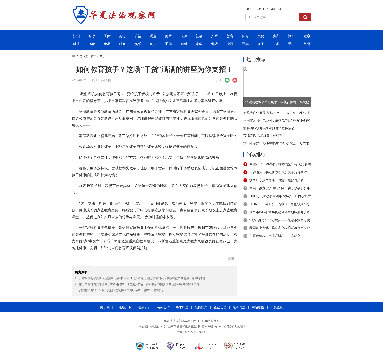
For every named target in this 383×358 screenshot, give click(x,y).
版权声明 (125, 307)
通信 (168, 44)
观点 (153, 36)
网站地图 (258, 307)
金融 (184, 44)
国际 (107, 36)
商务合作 (163, 307)
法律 (184, 36)
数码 (306, 44)
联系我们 (144, 307)
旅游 (230, 44)
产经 (214, 36)
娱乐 (137, 44)
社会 (199, 36)
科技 (76, 44)
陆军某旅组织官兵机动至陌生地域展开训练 (279, 212)
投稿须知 (201, 307)
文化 (260, 36)
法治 (76, 36)
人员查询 (276, 307)
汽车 (291, 36)
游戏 (214, 44)
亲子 (260, 44)
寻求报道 (182, 307)
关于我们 (106, 307)
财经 (168, 36)
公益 (137, 36)
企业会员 (220, 307)
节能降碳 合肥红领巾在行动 (262, 135)
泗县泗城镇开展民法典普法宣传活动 (268, 128)
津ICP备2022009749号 (191, 332)
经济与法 (239, 307)
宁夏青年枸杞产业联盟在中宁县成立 (274, 236)
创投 (153, 44)
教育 (230, 36)
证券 (276, 44)
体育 (245, 36)
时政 (91, 36)
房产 (276, 36)
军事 (245, 44)
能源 (122, 36)
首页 (93, 56)
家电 (199, 44)
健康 (306, 36)
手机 (291, 44)
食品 (107, 44)
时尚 (122, 44)
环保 (91, 44)
